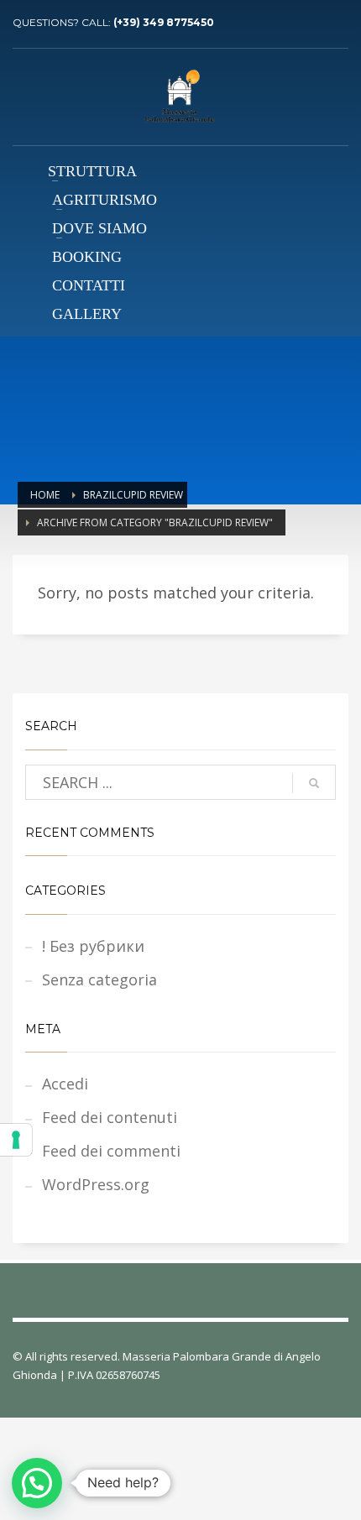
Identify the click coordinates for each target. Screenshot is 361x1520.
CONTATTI (88, 285)
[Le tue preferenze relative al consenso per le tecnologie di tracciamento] (16, 1140)
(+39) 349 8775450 (163, 22)
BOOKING (87, 256)
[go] (314, 783)
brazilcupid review (133, 495)
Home (45, 495)
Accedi (65, 1083)
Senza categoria (99, 979)
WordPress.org (95, 1184)
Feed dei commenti (111, 1151)
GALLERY (87, 314)
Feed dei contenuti (109, 1117)
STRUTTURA (92, 171)
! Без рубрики (93, 946)
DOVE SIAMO (99, 228)
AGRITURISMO (104, 199)
